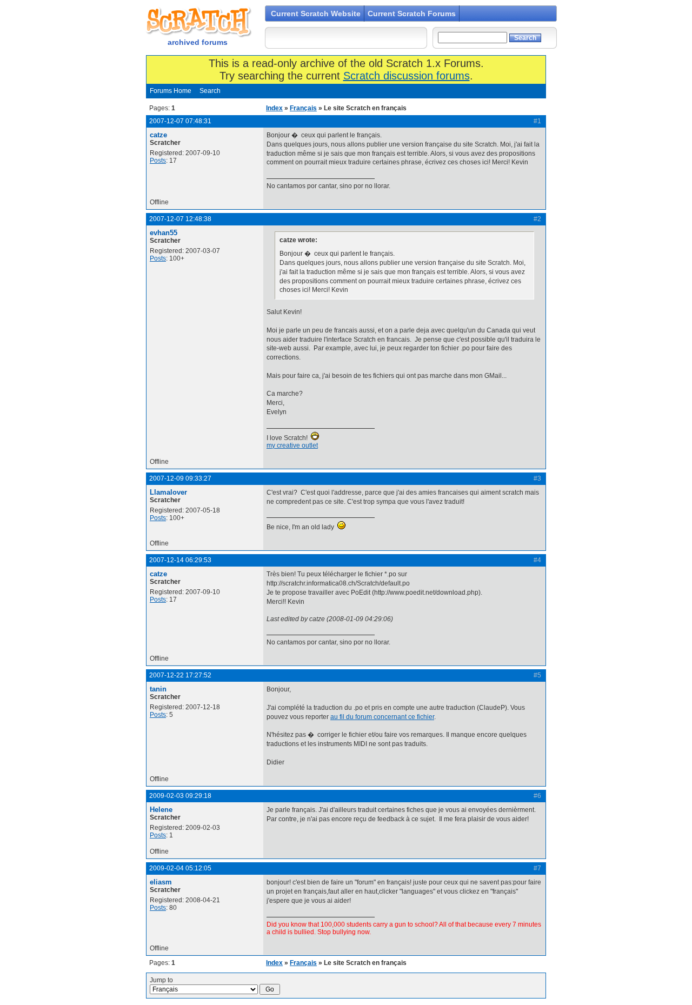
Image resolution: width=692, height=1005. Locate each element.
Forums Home (170, 91)
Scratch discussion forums (406, 76)
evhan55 (163, 233)
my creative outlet (292, 445)
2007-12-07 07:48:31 (180, 121)
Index (274, 108)
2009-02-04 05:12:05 (180, 868)
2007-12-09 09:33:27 (180, 478)
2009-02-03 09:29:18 (180, 796)
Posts (158, 160)
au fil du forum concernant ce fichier (382, 717)
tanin (158, 689)
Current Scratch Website (316, 13)
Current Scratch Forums (412, 13)
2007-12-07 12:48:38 (180, 219)
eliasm (161, 882)
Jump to (161, 980)
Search (210, 91)
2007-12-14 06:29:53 (180, 560)
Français (303, 108)
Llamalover (168, 492)
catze (158, 135)
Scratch (197, 21)
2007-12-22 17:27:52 (180, 675)
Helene (161, 810)
